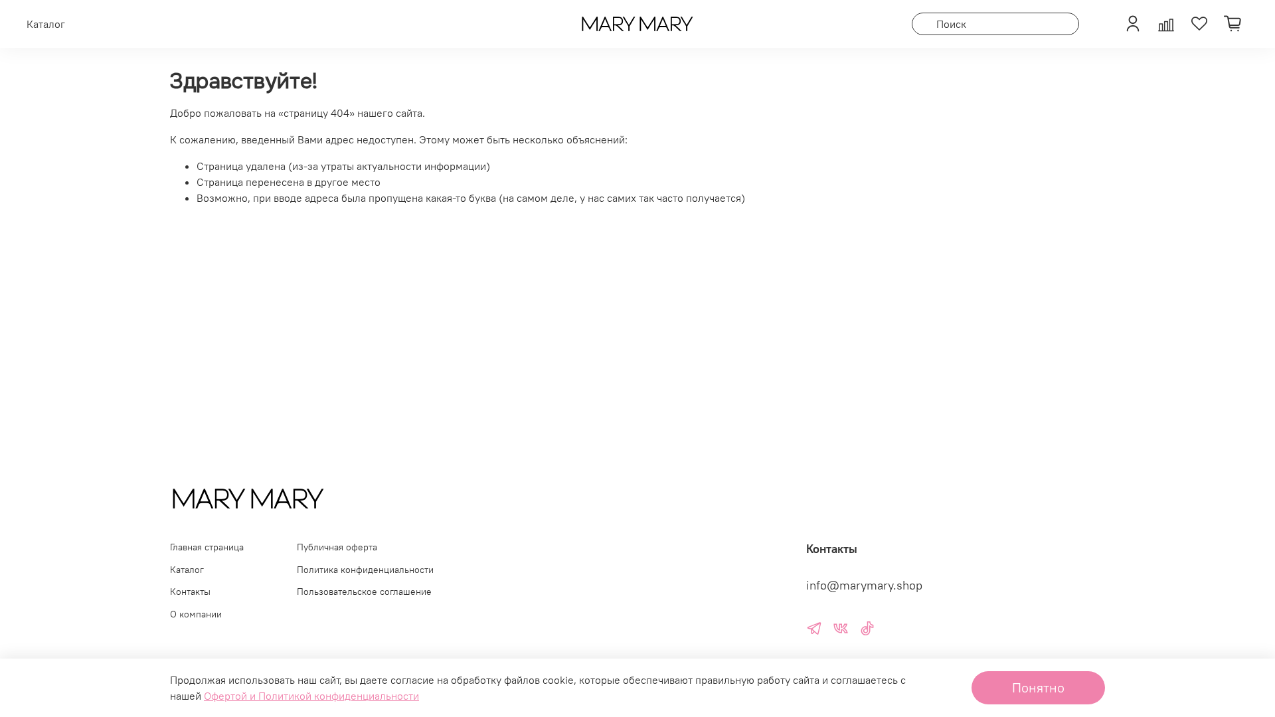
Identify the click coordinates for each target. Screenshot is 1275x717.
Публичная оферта (337, 547)
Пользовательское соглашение (364, 592)
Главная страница (207, 547)
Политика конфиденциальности (365, 570)
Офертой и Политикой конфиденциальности (311, 695)
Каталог (187, 570)
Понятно (1038, 687)
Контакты (190, 592)
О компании (196, 614)
